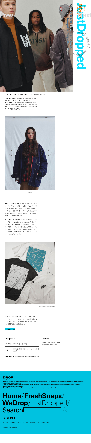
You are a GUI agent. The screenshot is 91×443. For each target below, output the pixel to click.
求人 (27, 422)
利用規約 (32, 422)
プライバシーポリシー (42, 422)
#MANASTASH (10, 329)
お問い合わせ (20, 422)
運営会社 (5, 422)
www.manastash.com (50, 344)
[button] (9, 153)
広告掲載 (12, 422)
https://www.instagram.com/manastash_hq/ (26, 356)
